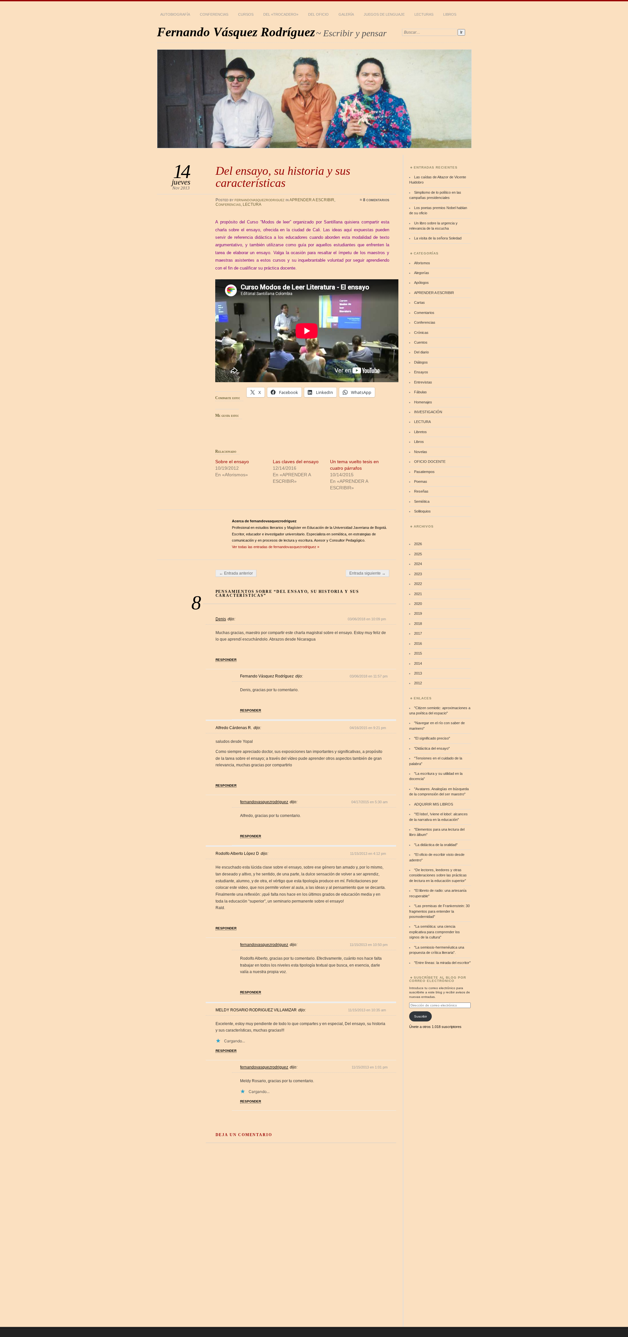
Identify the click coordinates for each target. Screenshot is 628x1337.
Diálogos (421, 362)
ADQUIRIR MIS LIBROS (433, 804)
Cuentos (420, 342)
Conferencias (214, 14)
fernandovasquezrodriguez (260, 200)
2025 (418, 554)
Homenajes (423, 402)
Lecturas (423, 14)
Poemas (420, 481)
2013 (418, 673)
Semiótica (421, 501)
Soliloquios (422, 511)
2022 (418, 584)
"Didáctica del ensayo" (432, 748)
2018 (418, 624)
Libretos (420, 432)
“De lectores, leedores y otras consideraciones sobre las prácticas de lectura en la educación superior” (438, 875)
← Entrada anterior (236, 573)
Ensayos (421, 372)
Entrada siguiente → (367, 573)
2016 (418, 643)
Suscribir (420, 1016)
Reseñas (421, 491)
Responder (226, 659)
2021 (418, 594)
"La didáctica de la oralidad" (436, 845)
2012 (418, 683)
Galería (346, 14)
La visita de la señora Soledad (438, 238)
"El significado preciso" (432, 738)
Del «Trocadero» (280, 14)
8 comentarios (376, 200)
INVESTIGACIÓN (428, 412)
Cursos (245, 14)
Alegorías (421, 273)
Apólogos (421, 283)
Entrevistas (423, 382)
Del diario (421, 352)
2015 (418, 653)
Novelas (420, 452)
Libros (449, 14)
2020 (418, 604)
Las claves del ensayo (296, 461)
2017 (418, 633)
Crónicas (421, 332)
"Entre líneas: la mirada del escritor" (442, 963)
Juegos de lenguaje (384, 14)
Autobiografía (175, 14)
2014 (418, 663)
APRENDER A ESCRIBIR (311, 200)
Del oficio (318, 14)
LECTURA (252, 204)
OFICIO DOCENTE (429, 462)
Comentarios (424, 313)
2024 (418, 564)
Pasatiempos (424, 472)
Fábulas (420, 392)
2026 (418, 544)
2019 (418, 613)
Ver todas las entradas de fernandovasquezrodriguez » (275, 547)
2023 (418, 574)
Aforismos (422, 263)
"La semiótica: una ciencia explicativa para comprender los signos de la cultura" (434, 931)
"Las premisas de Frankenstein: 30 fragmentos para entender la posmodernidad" (439, 911)
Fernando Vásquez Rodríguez (236, 32)
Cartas (419, 302)
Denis (221, 619)
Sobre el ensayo (232, 461)
